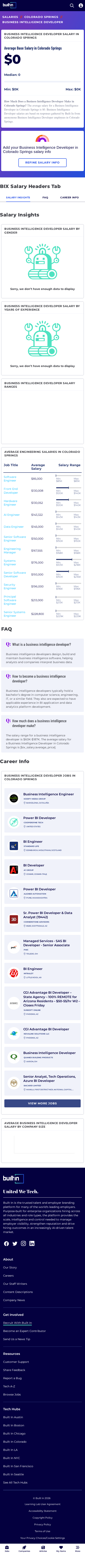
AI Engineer (12, 515)
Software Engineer (10, 478)
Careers (8, 1275)
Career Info (69, 197)
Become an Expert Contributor (24, 1331)
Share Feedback (14, 1370)
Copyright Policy (43, 1517)
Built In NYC (11, 1458)
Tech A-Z (9, 1386)
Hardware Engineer (10, 502)
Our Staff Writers (15, 1284)
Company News (14, 1300)
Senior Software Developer (15, 574)
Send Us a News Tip (16, 1339)
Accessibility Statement (43, 1510)
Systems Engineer (10, 562)
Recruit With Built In (17, 1323)
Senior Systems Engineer (14, 613)
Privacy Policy (42, 1524)
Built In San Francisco (18, 1466)
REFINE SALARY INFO (42, 162)
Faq (45, 197)
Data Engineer (14, 526)
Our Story (10, 1267)
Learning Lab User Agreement (42, 1504)
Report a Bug (12, 1378)
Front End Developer (11, 490)
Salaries (10, 17)
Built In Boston (13, 1425)
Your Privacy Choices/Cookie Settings (42, 1537)
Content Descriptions (18, 1292)
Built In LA (10, 1450)
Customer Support (16, 1362)
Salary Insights (18, 197)
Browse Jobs (12, 1394)
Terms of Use (42, 1531)
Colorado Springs (41, 17)
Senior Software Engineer (15, 538)
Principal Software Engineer (10, 600)
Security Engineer (10, 586)
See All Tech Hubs (15, 1482)
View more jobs (42, 1103)
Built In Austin (13, 1417)
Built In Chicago (14, 1433)
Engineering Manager (12, 550)
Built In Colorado (14, 1441)
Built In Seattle (13, 1474)
